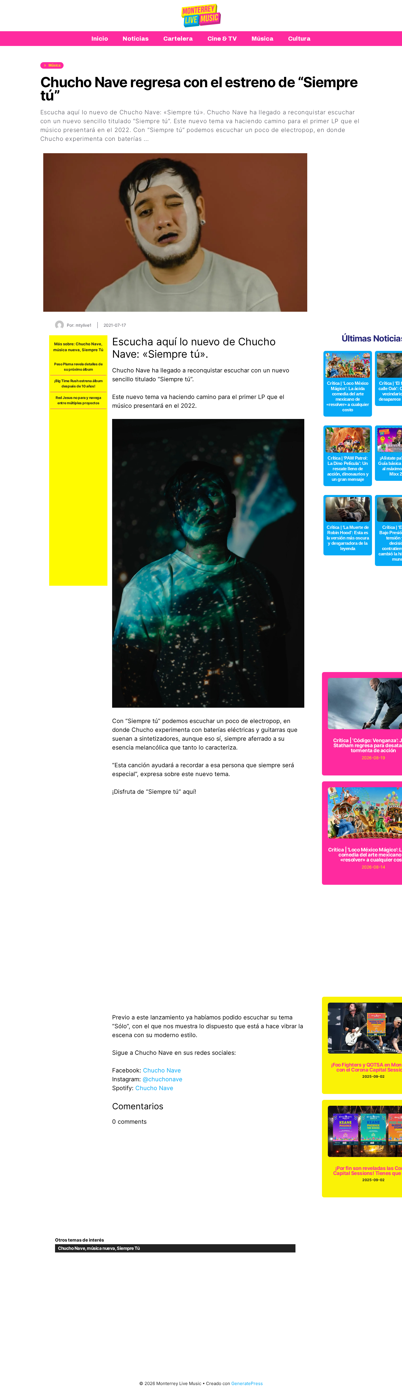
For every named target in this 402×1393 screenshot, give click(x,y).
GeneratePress (247, 1383)
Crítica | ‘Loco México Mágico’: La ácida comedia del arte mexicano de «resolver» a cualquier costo (347, 396)
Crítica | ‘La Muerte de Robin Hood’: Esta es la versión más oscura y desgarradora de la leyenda (348, 538)
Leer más (164, 138)
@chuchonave (162, 1079)
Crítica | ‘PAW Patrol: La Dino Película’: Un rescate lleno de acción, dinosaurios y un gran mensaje (347, 468)
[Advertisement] (78, 497)
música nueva (66, 349)
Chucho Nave (88, 343)
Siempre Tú (92, 349)
